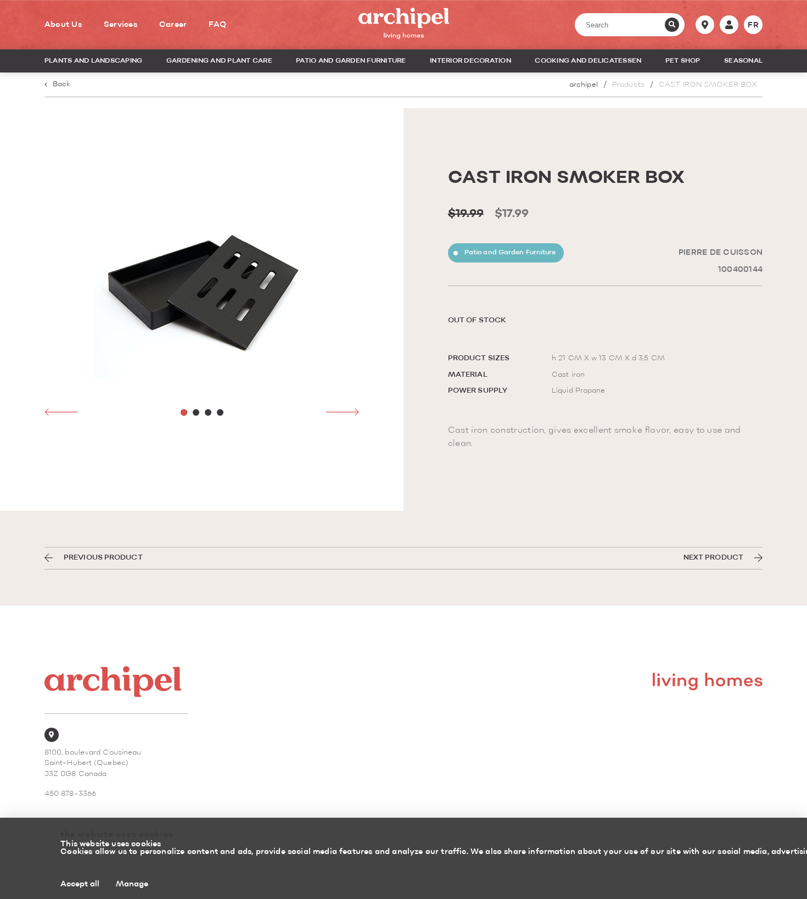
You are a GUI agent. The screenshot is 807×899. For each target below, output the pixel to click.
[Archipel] (404, 25)
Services (120, 25)
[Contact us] (705, 24)
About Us (63, 25)
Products (628, 84)
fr (753, 25)
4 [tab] (220, 412)
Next (342, 412)
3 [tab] (208, 412)
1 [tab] (184, 412)
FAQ (217, 25)
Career (173, 25)
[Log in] (729, 24)
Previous (60, 412)
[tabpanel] (202, 278)
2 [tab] (196, 412)
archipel (583, 84)
